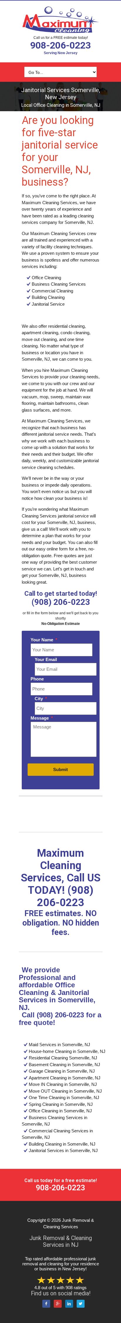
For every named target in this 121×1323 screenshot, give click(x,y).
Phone (37, 678)
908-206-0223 (60, 45)
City (41, 698)
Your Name (44, 639)
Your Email (46, 659)
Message (42, 717)
